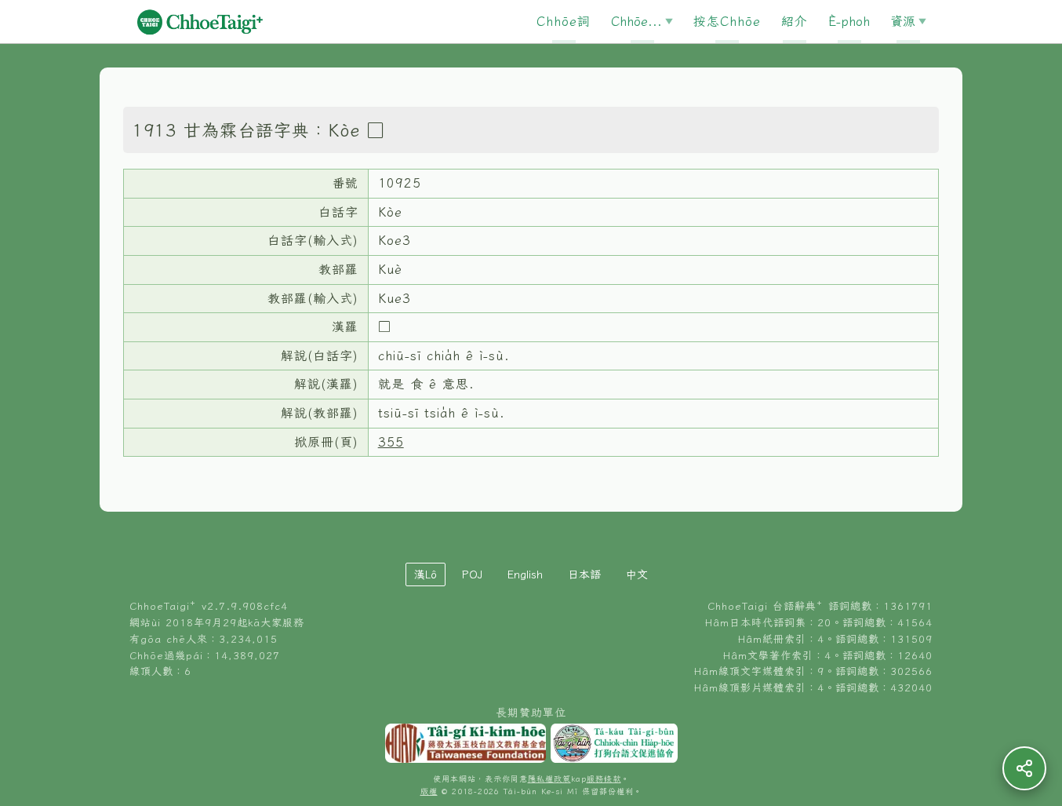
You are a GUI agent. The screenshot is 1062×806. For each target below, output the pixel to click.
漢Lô (425, 574)
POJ (472, 574)
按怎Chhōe (727, 21)
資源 (902, 21)
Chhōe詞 (563, 21)
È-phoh (849, 21)
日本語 (584, 574)
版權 (429, 791)
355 (391, 442)
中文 (637, 574)
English (525, 574)
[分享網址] (1024, 768)
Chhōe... (636, 21)
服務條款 (604, 779)
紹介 (794, 21)
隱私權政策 (549, 779)
